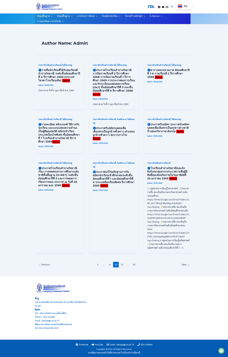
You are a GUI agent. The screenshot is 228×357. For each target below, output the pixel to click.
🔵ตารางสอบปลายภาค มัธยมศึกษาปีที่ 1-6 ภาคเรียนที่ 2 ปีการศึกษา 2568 (168, 73)
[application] (51, 16)
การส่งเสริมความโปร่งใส (49, 21)
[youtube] (163, 7)
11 (122, 264)
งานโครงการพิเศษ (86, 16)
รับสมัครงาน (121, 119)
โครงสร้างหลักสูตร (134, 16)
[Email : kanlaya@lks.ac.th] (167, 7)
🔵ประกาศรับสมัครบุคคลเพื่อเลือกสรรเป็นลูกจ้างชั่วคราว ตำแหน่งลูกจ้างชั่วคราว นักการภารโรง (114, 131)
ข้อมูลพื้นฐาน (43, 16)
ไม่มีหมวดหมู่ (67, 65)
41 (134, 264)
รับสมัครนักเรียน (110, 16)
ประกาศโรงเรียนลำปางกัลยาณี (49, 65)
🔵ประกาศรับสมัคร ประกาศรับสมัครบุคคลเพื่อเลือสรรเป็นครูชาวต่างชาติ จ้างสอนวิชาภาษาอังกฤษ (168, 128)
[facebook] (159, 7)
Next (186, 264)
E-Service (155, 16)
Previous (44, 264)
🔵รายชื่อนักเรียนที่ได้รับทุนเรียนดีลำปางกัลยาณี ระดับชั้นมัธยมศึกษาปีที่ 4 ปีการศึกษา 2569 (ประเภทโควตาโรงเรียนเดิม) (59, 75)
